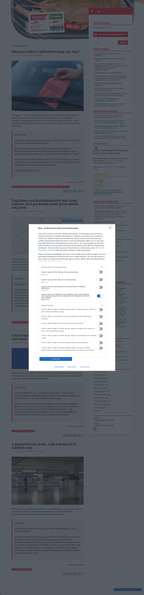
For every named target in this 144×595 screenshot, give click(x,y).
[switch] (100, 271)
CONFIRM (56, 359)
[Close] (111, 228)
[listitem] (72, 267)
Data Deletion (59, 367)
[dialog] (72, 297)
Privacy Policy (85, 367)
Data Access (72, 367)
